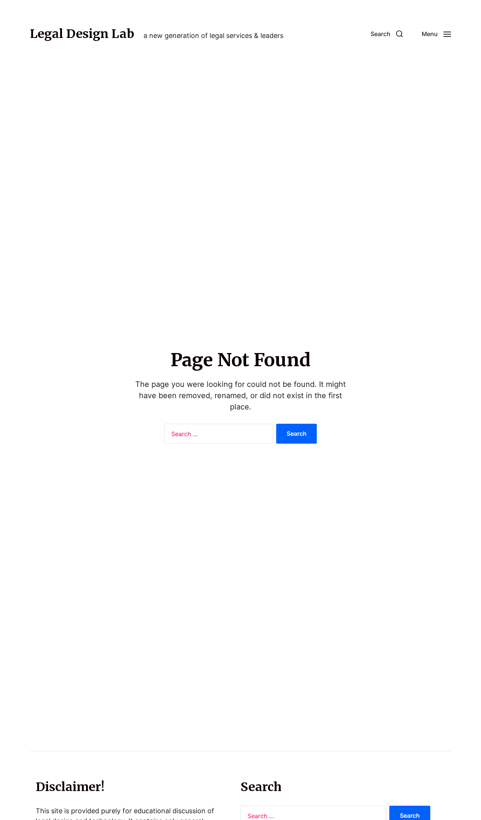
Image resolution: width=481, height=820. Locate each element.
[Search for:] (217, 435)
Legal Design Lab (82, 34)
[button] (386, 34)
